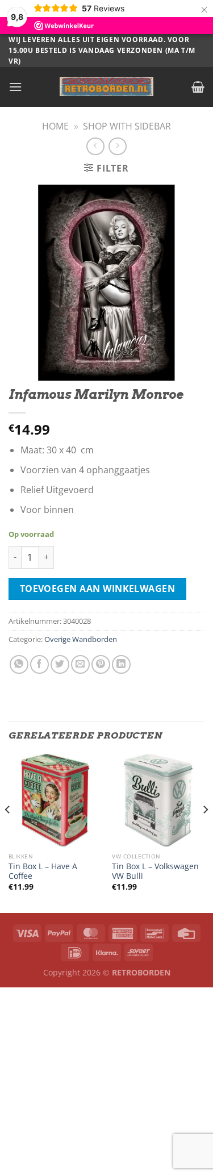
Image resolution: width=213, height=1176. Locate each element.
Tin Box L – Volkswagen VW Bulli (155, 871)
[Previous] (8, 832)
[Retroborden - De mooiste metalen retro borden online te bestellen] (107, 86)
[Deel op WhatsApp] (19, 664)
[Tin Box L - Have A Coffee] (55, 800)
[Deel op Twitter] (60, 664)
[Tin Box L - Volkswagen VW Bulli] (158, 800)
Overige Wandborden (80, 639)
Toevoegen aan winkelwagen (98, 588)
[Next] (205, 832)
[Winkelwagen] (197, 86)
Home (55, 126)
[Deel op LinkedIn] (121, 664)
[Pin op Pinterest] (100, 664)
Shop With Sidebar (127, 126)
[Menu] (15, 87)
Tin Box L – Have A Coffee (43, 871)
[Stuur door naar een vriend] (80, 664)
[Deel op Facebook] (39, 664)
